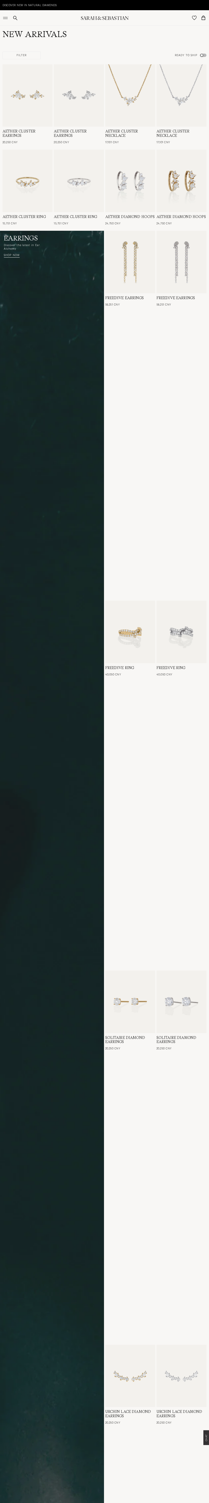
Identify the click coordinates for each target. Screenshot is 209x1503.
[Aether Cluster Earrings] (28, 95)
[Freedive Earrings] (130, 262)
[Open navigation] (6, 18)
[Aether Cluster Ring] (28, 181)
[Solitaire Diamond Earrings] (130, 1002)
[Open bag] (203, 18)
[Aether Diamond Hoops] (130, 181)
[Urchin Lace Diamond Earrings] (130, 1376)
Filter (22, 55)
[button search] (15, 18)
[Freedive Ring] (130, 632)
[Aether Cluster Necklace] (130, 95)
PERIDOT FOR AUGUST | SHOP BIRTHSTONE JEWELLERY (48, 5)
